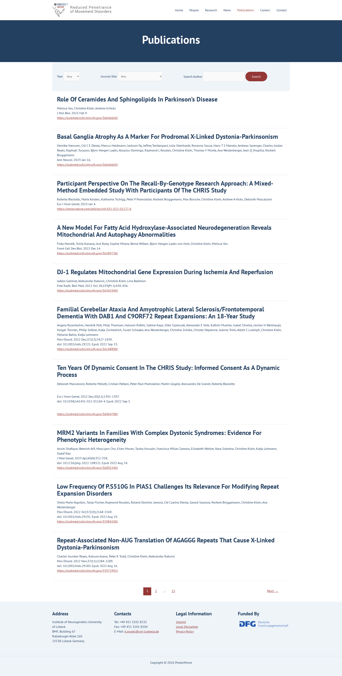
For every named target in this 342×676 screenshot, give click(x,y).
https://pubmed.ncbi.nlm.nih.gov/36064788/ (87, 414)
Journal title (109, 76)
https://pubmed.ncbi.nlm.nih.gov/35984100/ (87, 521)
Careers (265, 10)
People (194, 10)
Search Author (192, 77)
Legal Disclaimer (187, 627)
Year (60, 76)
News (227, 10)
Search (256, 77)
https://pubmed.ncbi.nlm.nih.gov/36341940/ (87, 290)
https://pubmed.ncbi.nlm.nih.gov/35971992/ (87, 571)
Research (211, 10)
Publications (245, 10)
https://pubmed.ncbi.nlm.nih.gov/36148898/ (87, 349)
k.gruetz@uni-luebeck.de (142, 631)
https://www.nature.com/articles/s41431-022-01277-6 (94, 209)
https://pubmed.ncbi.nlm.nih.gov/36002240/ (87, 468)
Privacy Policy (185, 631)
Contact (281, 10)
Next (272, 591)
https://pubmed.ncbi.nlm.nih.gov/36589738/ (87, 253)
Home (179, 10)
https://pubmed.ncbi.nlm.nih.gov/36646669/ (87, 118)
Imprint (181, 622)
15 (173, 591)
